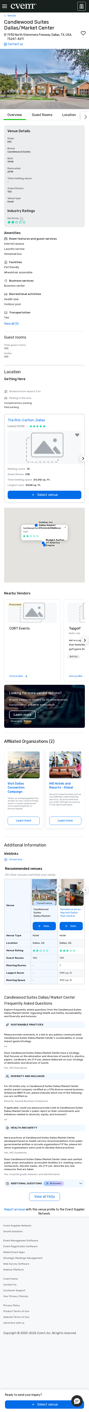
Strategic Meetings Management (22, 1258)
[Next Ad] (83, 458)
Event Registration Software (20, 1246)
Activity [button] (74, 656)
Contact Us (10, 1284)
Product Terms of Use (16, 1311)
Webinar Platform (13, 1269)
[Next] (85, 116)
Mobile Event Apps (14, 1252)
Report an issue (14, 1209)
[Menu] (4, 6)
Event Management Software (20, 1240)
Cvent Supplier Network (17, 1225)
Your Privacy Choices (15, 1296)
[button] (44, 79)
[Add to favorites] (83, 33)
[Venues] (81, 6)
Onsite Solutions (13, 1231)
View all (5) (11, 323)
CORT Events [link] (19, 628)
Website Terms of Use (16, 1317)
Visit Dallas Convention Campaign (16, 787)
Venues (11, 15)
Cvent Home (10, 1278)
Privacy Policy (11, 1305)
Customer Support (14, 1290)
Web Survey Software (16, 1263)
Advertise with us (13, 1322)
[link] (32, 613)
